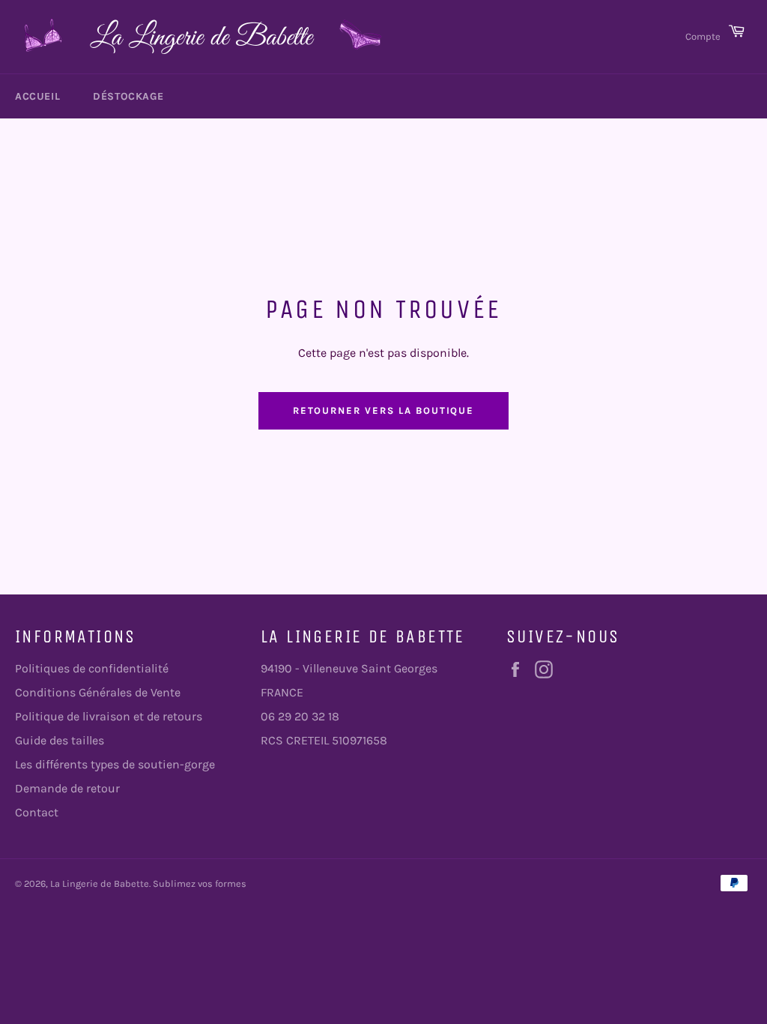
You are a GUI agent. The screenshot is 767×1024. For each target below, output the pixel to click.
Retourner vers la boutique (384, 410)
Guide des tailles (59, 740)
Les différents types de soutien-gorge (115, 764)
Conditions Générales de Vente (98, 692)
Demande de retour (67, 788)
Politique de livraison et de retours (108, 716)
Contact (36, 812)
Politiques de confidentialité (92, 668)
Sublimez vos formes (199, 883)
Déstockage (128, 96)
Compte (703, 36)
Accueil (37, 96)
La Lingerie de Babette (99, 883)
